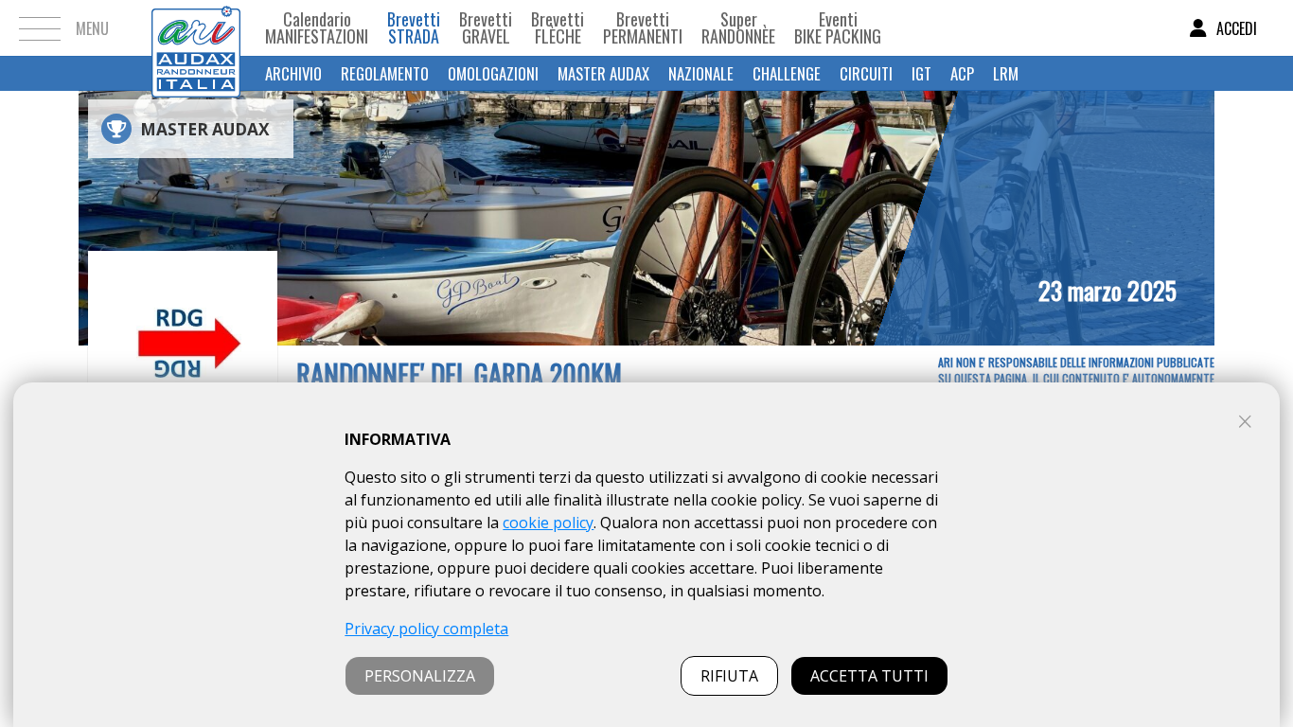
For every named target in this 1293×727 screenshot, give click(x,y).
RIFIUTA (729, 675)
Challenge (787, 73)
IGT (921, 73)
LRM (1005, 73)
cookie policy (548, 522)
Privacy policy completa (426, 628)
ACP (962, 73)
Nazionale (701, 73)
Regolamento (385, 73)
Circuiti (866, 73)
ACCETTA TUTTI (869, 675)
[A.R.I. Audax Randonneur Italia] (195, 28)
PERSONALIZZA (419, 675)
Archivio (293, 73)
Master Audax (603, 73)
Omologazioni (493, 73)
